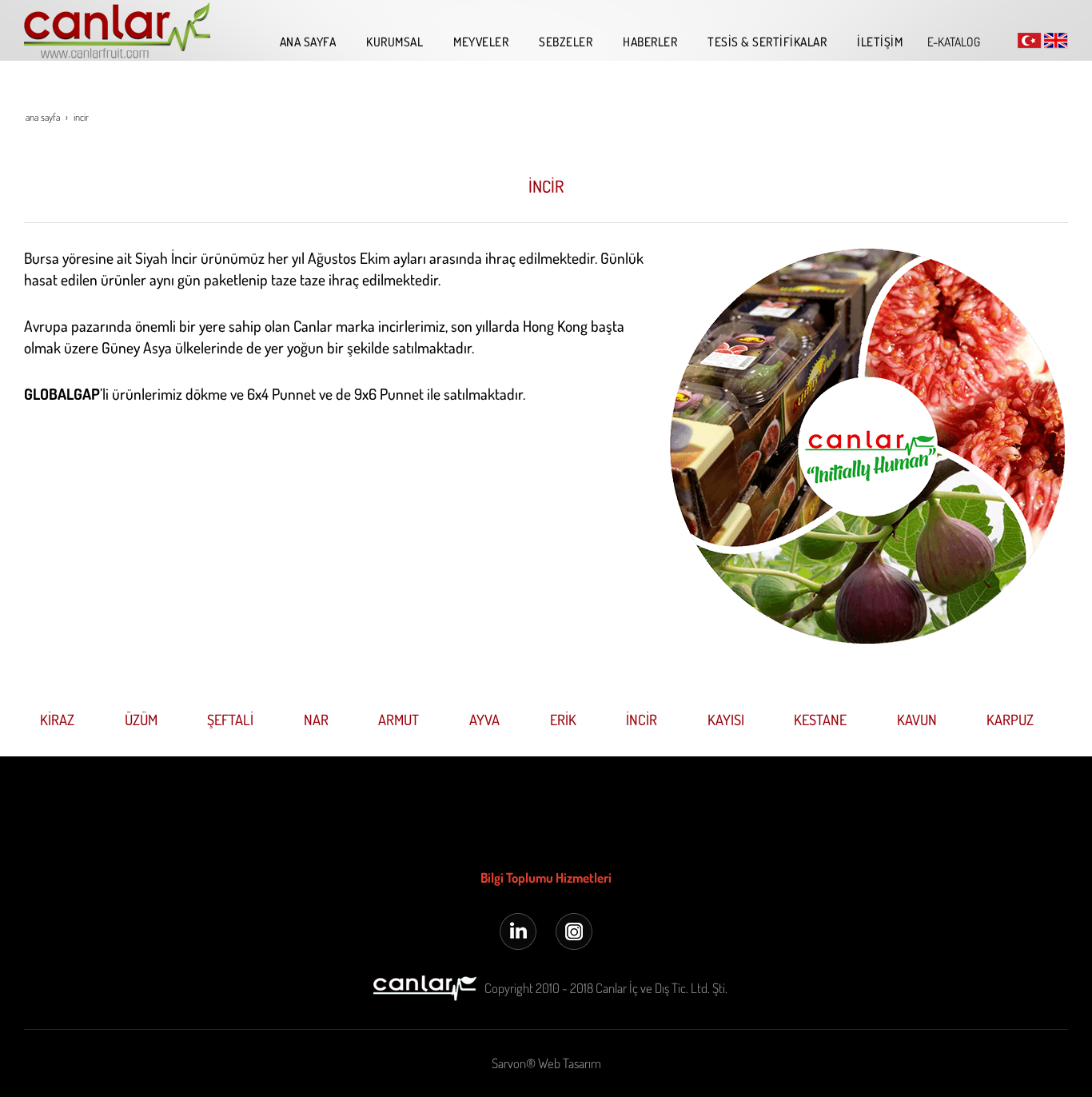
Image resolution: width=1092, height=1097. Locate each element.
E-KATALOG (953, 42)
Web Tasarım (569, 1063)
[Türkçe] (1030, 39)
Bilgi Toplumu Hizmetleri (546, 877)
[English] (1056, 39)
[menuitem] (304, 41)
